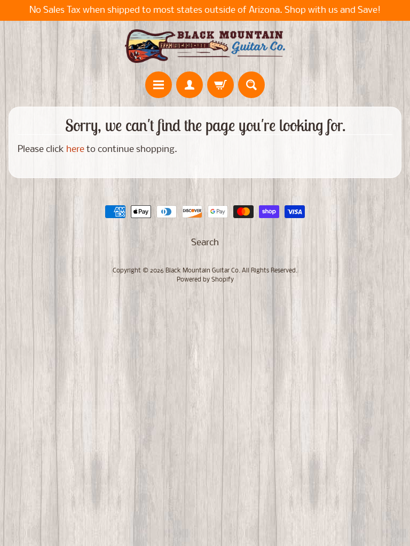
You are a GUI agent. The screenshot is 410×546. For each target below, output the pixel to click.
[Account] (189, 84)
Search (205, 243)
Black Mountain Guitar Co (202, 271)
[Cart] (220, 84)
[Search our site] (251, 84)
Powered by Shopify (205, 280)
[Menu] (158, 84)
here (75, 149)
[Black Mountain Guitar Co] (205, 46)
